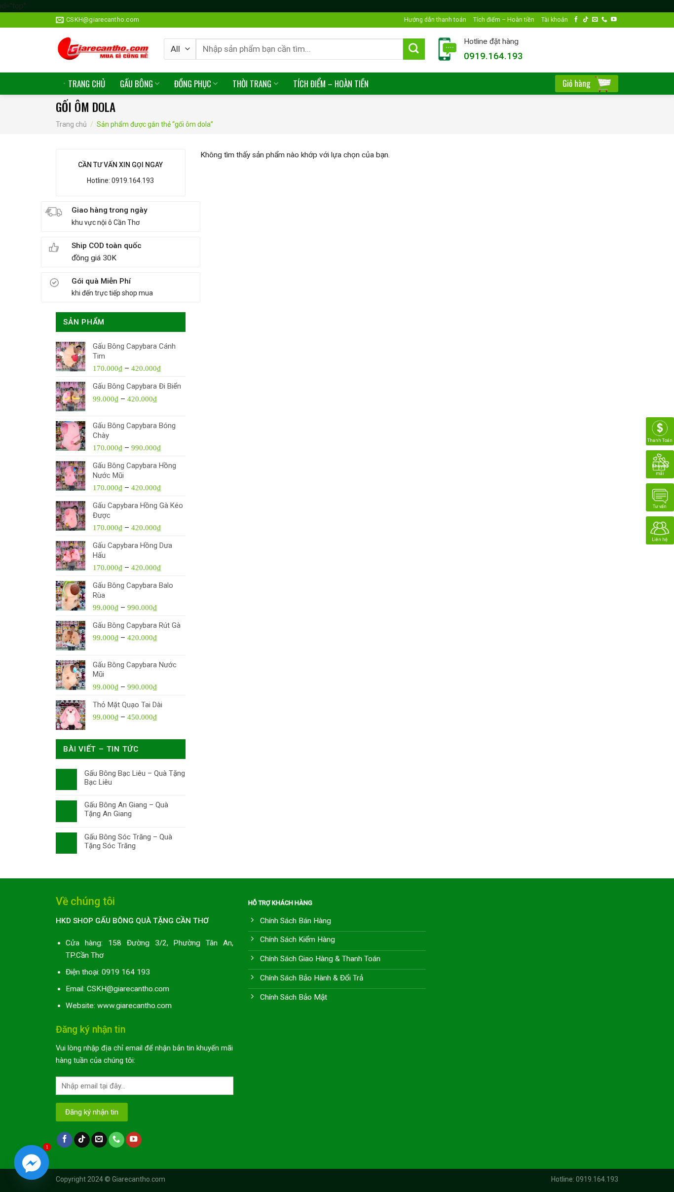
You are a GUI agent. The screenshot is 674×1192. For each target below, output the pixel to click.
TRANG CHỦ (86, 83)
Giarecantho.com (138, 1179)
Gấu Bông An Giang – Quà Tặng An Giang (126, 809)
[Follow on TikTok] (586, 19)
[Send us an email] (595, 19)
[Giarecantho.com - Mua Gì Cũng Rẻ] (102, 50)
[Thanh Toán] (660, 431)
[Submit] (414, 49)
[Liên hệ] (660, 530)
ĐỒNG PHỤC (192, 83)
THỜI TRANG (251, 83)
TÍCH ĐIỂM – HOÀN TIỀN (331, 83)
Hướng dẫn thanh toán (435, 19)
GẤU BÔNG (136, 83)
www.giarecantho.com (134, 1005)
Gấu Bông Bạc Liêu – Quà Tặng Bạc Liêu (134, 778)
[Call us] (604, 19)
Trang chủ (71, 124)
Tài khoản (554, 19)
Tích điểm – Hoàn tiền (503, 19)
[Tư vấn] (660, 497)
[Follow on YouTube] (614, 19)
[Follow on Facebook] (576, 19)
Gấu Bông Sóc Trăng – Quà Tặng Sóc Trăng (128, 841)
